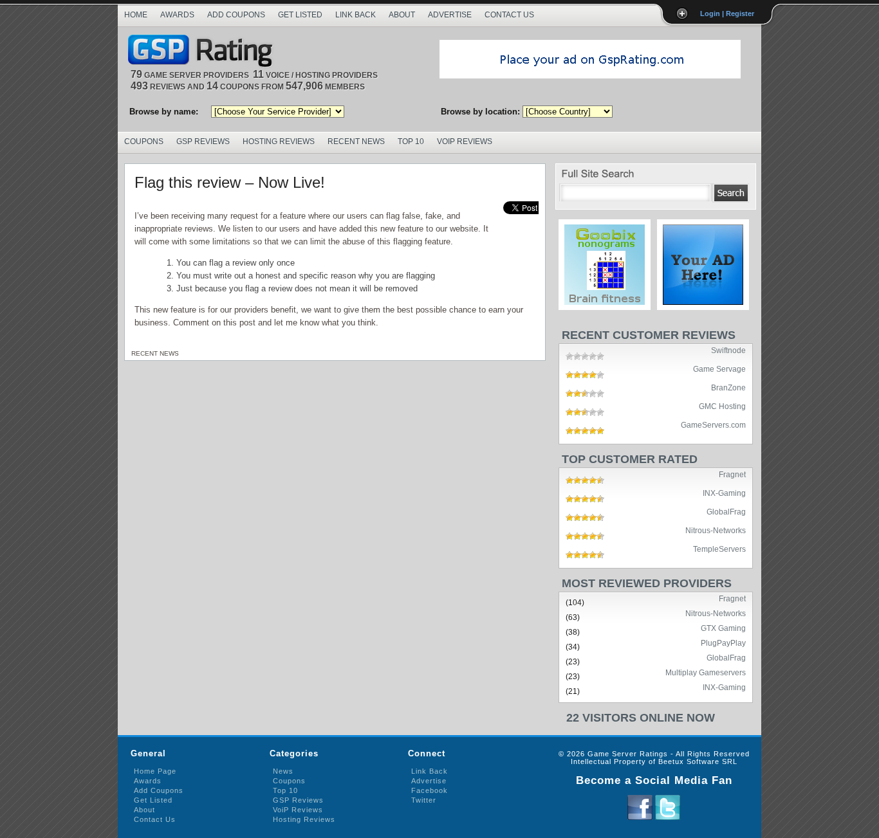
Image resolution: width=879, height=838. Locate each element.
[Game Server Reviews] (204, 52)
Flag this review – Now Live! (229, 182)
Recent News (356, 141)
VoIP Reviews (464, 141)
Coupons (143, 141)
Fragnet (732, 474)
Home (135, 14)
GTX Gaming (723, 627)
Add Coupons (236, 14)
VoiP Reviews (298, 810)
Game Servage (719, 368)
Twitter (423, 800)
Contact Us (509, 14)
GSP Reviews (203, 141)
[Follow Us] (667, 817)
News (283, 771)
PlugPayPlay (723, 642)
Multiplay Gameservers (705, 672)
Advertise (450, 14)
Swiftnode (728, 349)
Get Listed (300, 14)
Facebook (429, 790)
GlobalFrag (726, 511)
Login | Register (727, 13)
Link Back (355, 14)
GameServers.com (713, 424)
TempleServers (719, 548)
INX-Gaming (724, 492)
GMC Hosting (722, 405)
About (402, 14)
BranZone (728, 387)
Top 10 (411, 141)
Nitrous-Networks (715, 530)
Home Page (155, 771)
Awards (177, 14)
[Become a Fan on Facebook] (639, 817)
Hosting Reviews (279, 141)
